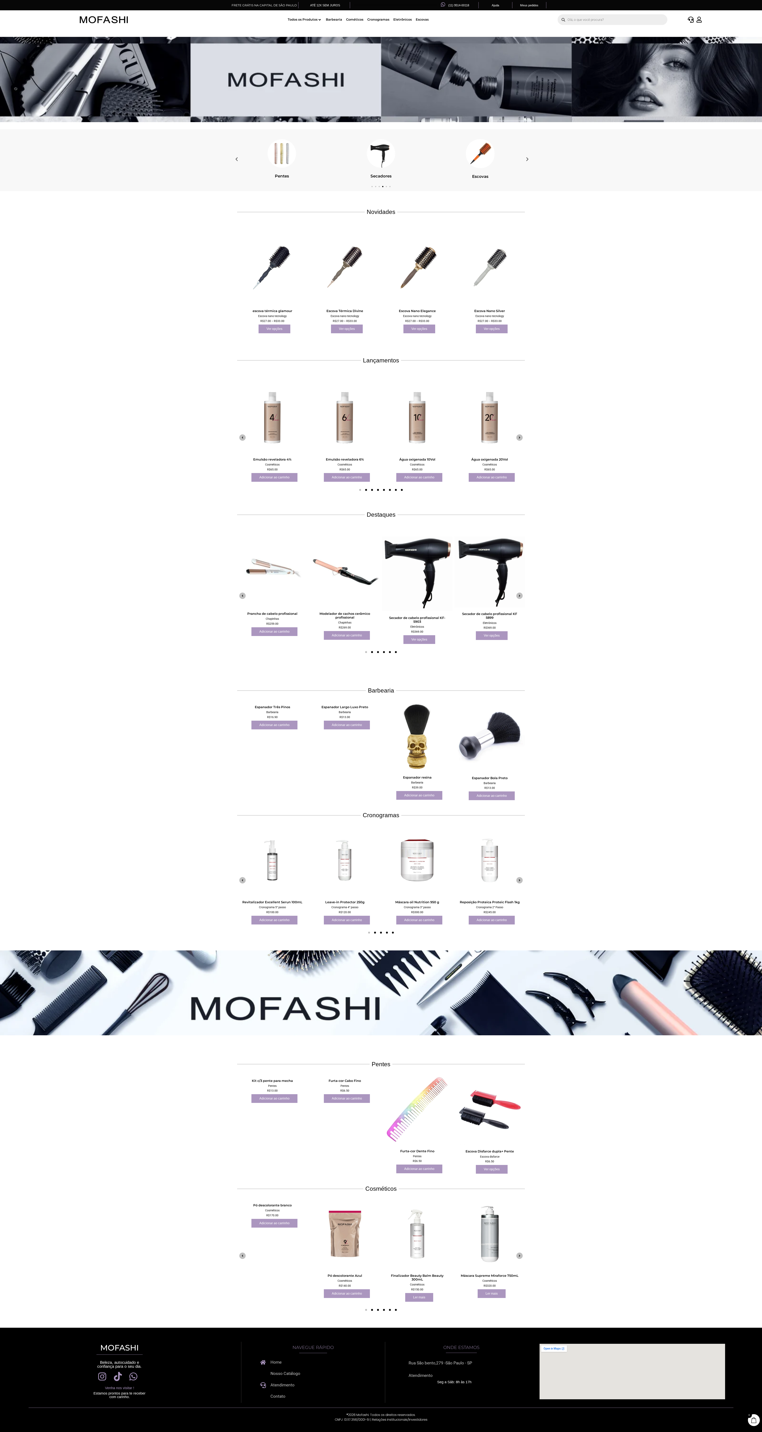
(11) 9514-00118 (458, 5)
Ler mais (419, 1297)
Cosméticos (381, 176)
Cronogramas (378, 19)
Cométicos (354, 19)
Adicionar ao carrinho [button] (274, 477)
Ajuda (495, 5)
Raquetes (480, 176)
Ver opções (274, 328)
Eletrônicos (402, 19)
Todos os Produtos (303, 19)
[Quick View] (257, 328)
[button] (236, 159)
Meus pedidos (529, 5)
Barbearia (334, 19)
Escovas (422, 19)
